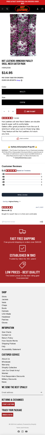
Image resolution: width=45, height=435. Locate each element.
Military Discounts (9, 379)
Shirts (4, 296)
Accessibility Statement (11, 349)
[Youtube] (26, 431)
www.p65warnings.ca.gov (23, 157)
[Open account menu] (37, 8)
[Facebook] (18, 431)
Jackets (5, 299)
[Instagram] (22, 431)
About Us (6, 359)
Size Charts (6, 332)
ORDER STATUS (7, 415)
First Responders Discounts (13, 376)
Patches (5, 320)
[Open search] (7, 8)
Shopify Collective (9, 367)
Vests (4, 302)
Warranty (6, 365)
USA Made (6, 314)
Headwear (6, 317)
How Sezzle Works (10, 341)
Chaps (4, 305)
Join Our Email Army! (11, 370)
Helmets (5, 311)
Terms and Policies (22, 427)
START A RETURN (8, 404)
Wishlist (5, 373)
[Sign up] (41, 392)
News (4, 382)
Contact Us (6, 335)
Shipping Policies (9, 343)
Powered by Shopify (29, 424)
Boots (4, 308)
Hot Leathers (18, 424)
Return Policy (7, 338)
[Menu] (2, 8)
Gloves (4, 322)
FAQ (3, 346)
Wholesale (6, 362)
